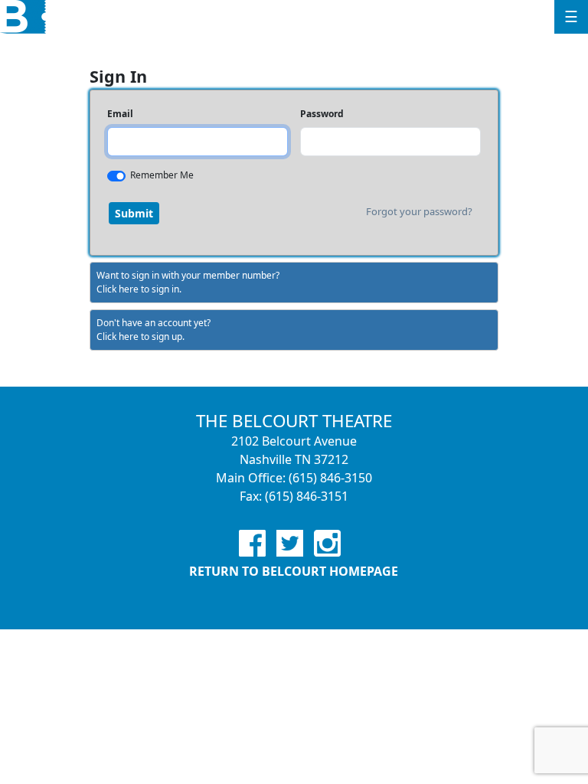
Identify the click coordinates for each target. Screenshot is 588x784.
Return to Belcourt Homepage (293, 571)
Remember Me (162, 174)
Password (322, 113)
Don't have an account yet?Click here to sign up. (153, 329)
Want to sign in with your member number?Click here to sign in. (187, 282)
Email (120, 113)
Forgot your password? (419, 211)
